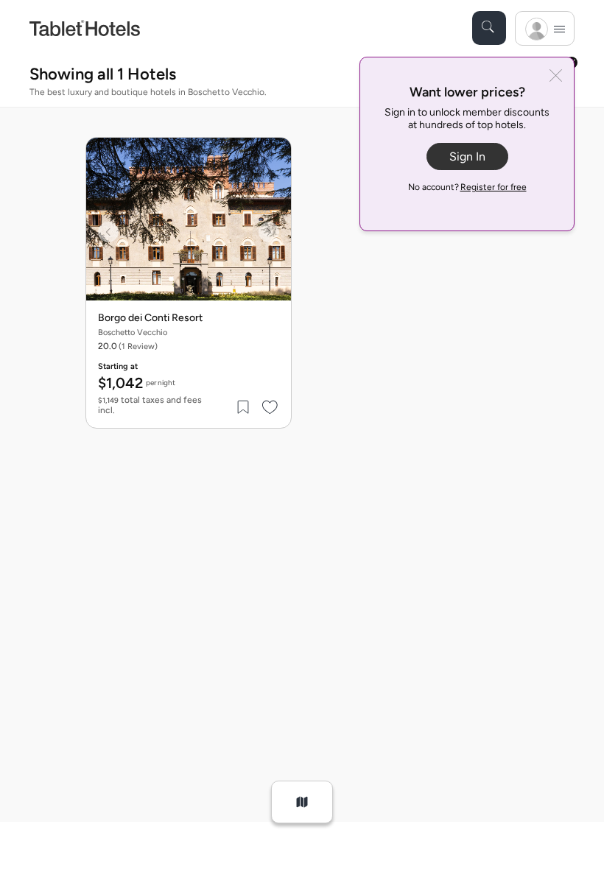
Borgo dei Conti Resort (150, 318)
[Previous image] (108, 232)
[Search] (489, 28)
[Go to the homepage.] (84, 27)
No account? (467, 187)
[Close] (555, 77)
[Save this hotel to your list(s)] (244, 407)
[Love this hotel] (270, 407)
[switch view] (302, 802)
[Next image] (269, 232)
